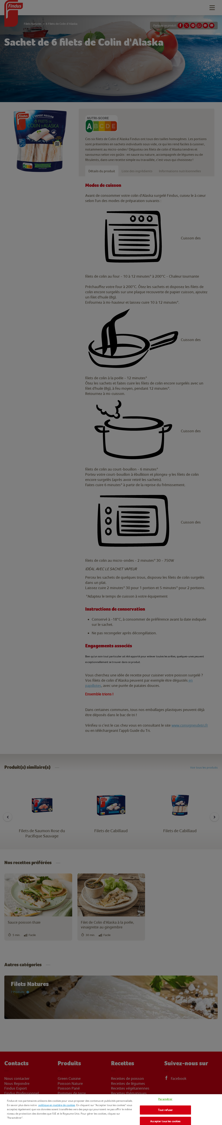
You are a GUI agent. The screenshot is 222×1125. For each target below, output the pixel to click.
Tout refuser (165, 1110)
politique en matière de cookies (56, 1105)
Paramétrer (165, 1099)
